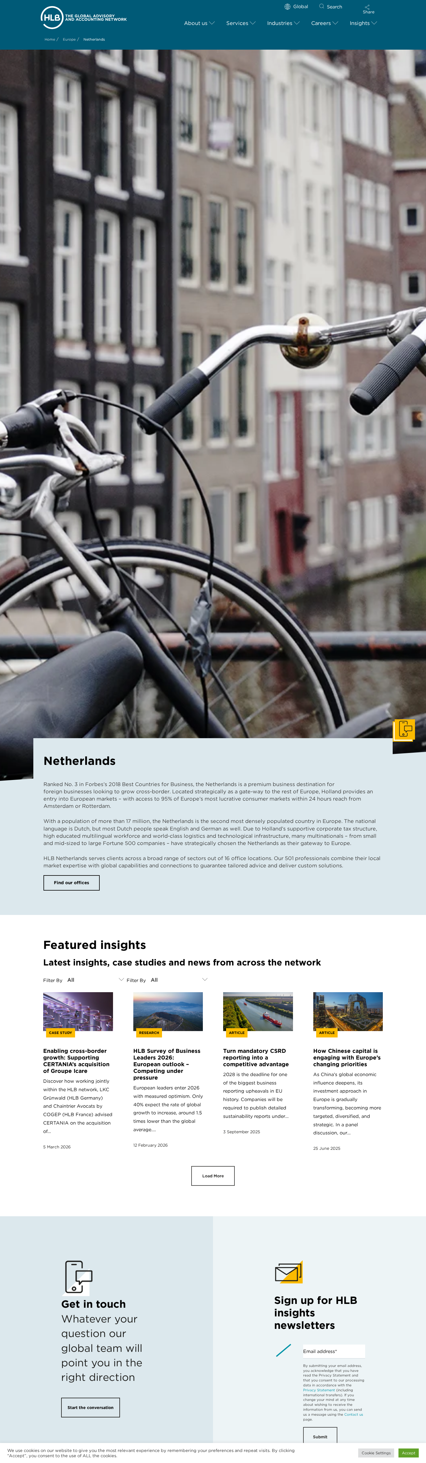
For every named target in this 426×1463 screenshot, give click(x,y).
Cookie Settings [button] (376, 1453)
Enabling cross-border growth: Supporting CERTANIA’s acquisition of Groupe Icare (76, 1061)
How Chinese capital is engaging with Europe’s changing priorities (347, 1058)
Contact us (353, 1414)
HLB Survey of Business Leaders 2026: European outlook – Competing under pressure (167, 1064)
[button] (368, 9)
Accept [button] (408, 1453)
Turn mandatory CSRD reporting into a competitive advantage (256, 1058)
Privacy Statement (319, 1390)
